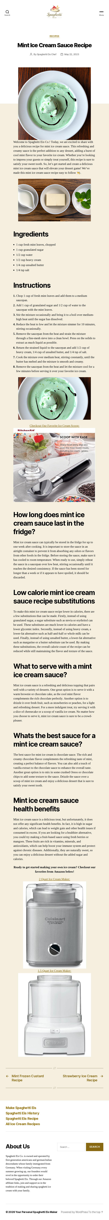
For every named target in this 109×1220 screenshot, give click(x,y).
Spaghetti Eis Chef (46, 54)
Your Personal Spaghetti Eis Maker (36, 1211)
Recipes (54, 36)
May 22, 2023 (71, 54)
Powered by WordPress (74, 1211)
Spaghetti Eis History (22, 1113)
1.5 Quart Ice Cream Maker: (54, 971)
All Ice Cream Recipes (23, 1124)
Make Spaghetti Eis (21, 1108)
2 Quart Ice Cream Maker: (54, 879)
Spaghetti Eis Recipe (22, 1118)
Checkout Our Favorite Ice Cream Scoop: (54, 426)
